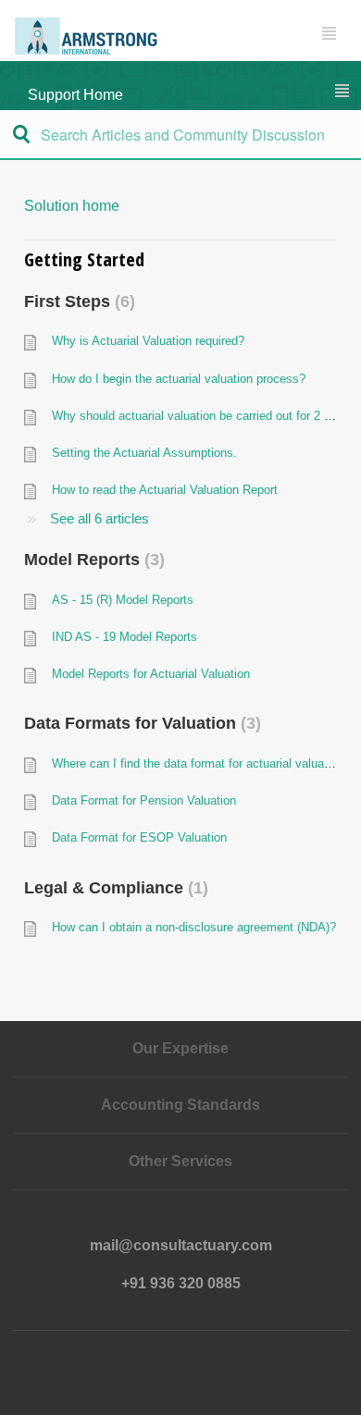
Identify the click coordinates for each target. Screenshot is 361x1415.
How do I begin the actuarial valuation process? (178, 379)
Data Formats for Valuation (139, 723)
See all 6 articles (99, 518)
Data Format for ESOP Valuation (139, 837)
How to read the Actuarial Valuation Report (165, 490)
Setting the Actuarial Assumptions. (144, 453)
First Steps (77, 301)
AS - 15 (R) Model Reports (122, 600)
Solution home (71, 206)
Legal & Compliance (113, 888)
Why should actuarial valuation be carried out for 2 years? (206, 416)
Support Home (75, 95)
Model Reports (91, 559)
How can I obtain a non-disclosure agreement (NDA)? (194, 927)
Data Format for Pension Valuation (144, 800)
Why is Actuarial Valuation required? (148, 341)
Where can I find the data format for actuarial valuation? (201, 763)
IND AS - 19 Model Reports (124, 637)
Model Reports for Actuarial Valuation (151, 674)
